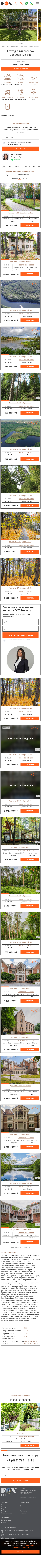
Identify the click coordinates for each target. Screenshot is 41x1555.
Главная (3, 46)
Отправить (20, 149)
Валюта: (15, 178)
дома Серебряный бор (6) (11, 166)
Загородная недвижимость (13, 46)
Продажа (24, 46)
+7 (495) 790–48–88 (20, 1460)
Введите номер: (9, 628)
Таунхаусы (4, 1511)
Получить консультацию (20, 635)
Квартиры (4, 1505)
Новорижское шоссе (34, 46)
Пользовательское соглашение (28, 1497)
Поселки (23, 1513)
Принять (20, 1552)
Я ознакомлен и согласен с (19, 143)
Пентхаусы (4, 1507)
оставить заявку (20, 68)
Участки (22, 1507)
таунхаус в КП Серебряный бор (20, 213)
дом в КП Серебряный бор (20, 262)
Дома (22, 1505)
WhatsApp (17, 159)
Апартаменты (5, 1509)
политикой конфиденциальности (23, 1546)
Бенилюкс (20, 1433)
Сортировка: (10, 175)
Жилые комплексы (6, 1513)
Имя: (5, 621)
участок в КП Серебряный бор (20, 310)
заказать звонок (20, 1480)
